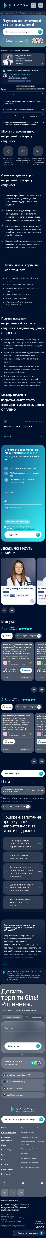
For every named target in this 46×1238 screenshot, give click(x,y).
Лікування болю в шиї (28, 1158)
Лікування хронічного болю (31, 1149)
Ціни (3, 1155)
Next (12, 610)
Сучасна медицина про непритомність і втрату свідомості (23, 102)
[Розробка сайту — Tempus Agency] (40, 1227)
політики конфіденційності (24, 529)
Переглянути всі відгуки (26, 636)
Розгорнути (7, 964)
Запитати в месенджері (28, 1233)
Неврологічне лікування (30, 1137)
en (21, 1192)
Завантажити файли (16, 522)
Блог (3, 1159)
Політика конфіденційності (10, 1200)
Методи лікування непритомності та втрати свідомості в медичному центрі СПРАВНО (21, 123)
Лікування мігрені (27, 1132)
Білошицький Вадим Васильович (19, 74)
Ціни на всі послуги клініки (14, 807)
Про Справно (7, 1169)
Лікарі (3, 1145)
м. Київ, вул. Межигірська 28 (18, 1075)
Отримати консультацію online (14, 41)
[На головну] (2, 12)
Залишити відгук (12, 774)
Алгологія (24, 1153)
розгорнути (25, 677)
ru (5, 1192)
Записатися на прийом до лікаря (33, 5)
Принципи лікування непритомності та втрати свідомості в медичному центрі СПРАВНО (22, 116)
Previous (4, 610)
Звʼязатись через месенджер (13, 1062)
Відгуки (4, 1164)
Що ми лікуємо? (8, 1133)
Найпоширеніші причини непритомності (20, 109)
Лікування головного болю (31, 1128)
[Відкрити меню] (40, 5)
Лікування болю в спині (29, 1163)
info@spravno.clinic (15, 1095)
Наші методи (7, 1150)
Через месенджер (33, 1017)
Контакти (5, 1174)
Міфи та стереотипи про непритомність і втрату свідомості (23, 95)
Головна (4, 1128)
